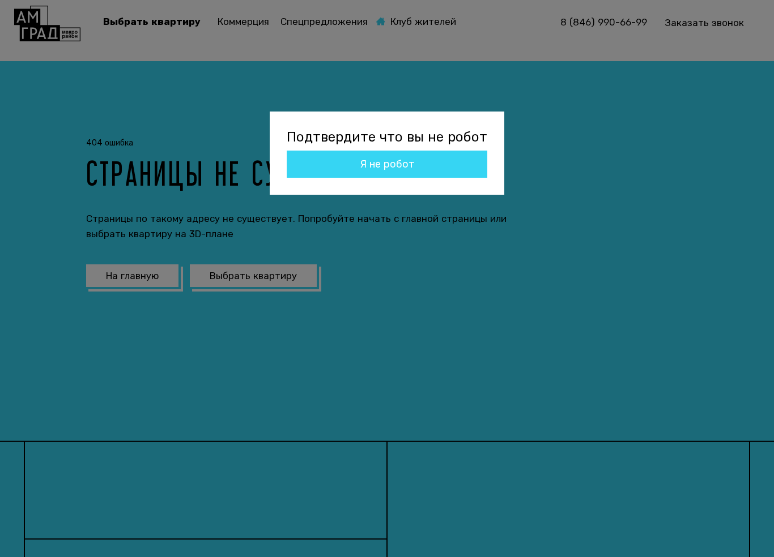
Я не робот (387, 164)
